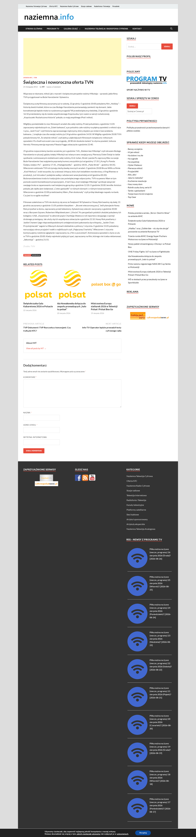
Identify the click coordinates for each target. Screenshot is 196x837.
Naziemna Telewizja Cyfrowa (36, 6)
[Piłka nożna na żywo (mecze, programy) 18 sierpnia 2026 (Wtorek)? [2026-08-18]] (137, 789)
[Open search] (171, 29)
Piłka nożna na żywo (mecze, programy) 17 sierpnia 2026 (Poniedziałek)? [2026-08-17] (160, 805)
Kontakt (137, 29)
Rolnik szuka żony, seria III (140, 187)
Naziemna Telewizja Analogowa (141, 529)
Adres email (30, 425)
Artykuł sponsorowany (137, 519)
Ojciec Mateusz (135, 165)
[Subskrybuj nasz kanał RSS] (85, 478)
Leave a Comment (54, 87)
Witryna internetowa (35, 437)
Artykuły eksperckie (136, 524)
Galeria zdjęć (71, 29)
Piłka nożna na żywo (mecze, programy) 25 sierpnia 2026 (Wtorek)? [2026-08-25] (160, 583)
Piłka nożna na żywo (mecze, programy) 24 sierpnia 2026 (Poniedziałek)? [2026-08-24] (160, 611)
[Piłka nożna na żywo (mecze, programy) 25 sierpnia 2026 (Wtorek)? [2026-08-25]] (137, 595)
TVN (35, 78)
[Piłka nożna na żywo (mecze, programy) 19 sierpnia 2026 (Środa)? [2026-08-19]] (137, 761)
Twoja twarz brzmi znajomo (140, 194)
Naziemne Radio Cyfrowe (69, 6)
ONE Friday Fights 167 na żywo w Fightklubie (149, 251)
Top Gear (132, 197)
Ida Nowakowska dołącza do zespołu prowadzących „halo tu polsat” (71, 306)
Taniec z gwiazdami (136, 190)
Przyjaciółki (133, 171)
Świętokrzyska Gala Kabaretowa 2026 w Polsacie (38, 305)
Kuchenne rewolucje (137, 181)
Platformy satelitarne (136, 509)
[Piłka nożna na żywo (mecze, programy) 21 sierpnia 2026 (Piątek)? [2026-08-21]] (137, 706)
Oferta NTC (53, 6)
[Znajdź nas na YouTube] (92, 478)
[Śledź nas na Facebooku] (78, 478)
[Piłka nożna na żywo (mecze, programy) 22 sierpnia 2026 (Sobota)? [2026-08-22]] (137, 678)
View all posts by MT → (36, 348)
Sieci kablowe (133, 514)
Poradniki (115, 6)
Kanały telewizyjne (135, 505)
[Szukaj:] (150, 46)
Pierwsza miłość (135, 168)
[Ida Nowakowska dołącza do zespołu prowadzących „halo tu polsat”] (72, 285)
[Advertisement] (72, 56)
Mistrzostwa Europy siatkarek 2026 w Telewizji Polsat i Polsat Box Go (104, 306)
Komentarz (30, 377)
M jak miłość (133, 152)
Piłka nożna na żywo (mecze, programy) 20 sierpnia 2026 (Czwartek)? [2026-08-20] (160, 722)
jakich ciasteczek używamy (88, 834)
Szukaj (132, 106)
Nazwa (27, 413)
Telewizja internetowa (137, 495)
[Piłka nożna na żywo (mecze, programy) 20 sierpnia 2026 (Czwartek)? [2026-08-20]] (137, 734)
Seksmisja (36, 255)
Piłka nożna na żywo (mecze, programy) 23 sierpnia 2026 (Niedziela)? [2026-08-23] (160, 638)
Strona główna (34, 29)
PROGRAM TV (53, 29)
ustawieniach (122, 834)
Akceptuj (143, 833)
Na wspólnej (133, 161)
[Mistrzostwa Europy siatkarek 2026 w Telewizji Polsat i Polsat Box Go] (106, 285)
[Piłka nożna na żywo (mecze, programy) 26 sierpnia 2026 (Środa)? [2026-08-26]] (137, 567)
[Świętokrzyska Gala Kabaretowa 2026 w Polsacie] (38, 285)
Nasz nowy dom (135, 184)
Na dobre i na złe (135, 155)
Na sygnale (133, 158)
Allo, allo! (132, 174)
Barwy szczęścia (135, 149)
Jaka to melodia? (135, 177)
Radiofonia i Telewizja (102, 6)
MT (43, 87)
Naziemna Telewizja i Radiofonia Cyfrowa (106, 29)
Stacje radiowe (86, 6)
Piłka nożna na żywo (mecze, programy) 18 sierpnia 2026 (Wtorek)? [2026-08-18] (160, 777)
